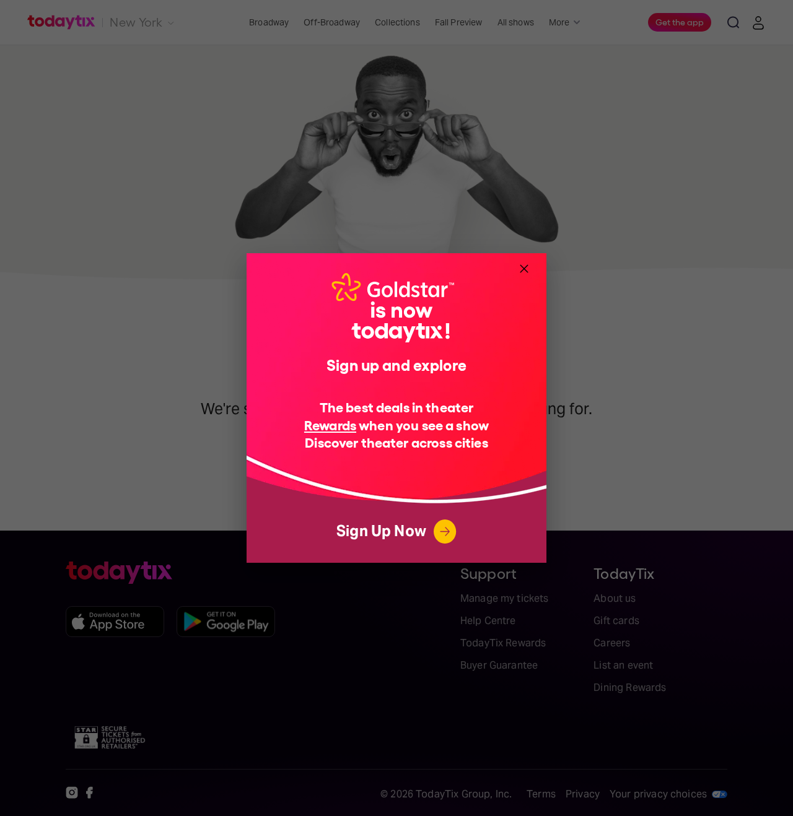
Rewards (330, 424)
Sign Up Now (381, 530)
